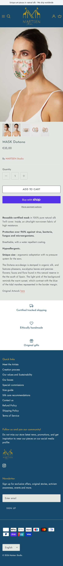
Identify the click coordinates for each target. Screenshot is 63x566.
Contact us (7, 400)
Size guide (7, 390)
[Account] (53, 16)
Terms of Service (10, 415)
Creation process (11, 369)
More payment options (31, 206)
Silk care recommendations (16, 395)
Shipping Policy (10, 410)
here (22, 291)
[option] (31, 74)
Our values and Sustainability (17, 374)
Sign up (11, 508)
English (8, 547)
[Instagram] (4, 465)
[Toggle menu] (3, 16)
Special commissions (13, 385)
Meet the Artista (10, 364)
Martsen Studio (16, 555)
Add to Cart (31, 189)
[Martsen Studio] (31, 16)
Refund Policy (9, 405)
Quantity (6, 169)
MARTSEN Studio (15, 158)
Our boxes (7, 380)
